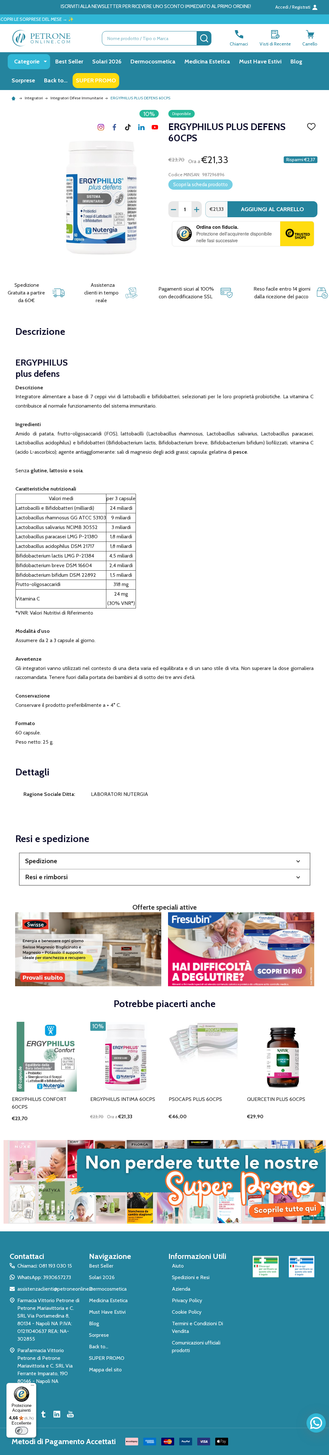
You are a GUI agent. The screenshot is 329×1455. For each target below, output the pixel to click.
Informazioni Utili (197, 1256)
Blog (296, 61)
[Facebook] (114, 127)
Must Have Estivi (260, 61)
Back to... (55, 80)
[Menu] (32, 1387)
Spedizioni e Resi (190, 1277)
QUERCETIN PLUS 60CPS (276, 1099)
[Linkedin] (141, 127)
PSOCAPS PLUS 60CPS (195, 1099)
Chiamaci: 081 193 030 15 (44, 1266)
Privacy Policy (187, 1300)
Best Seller (69, 61)
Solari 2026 (106, 61)
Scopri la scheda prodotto (200, 184)
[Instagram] (101, 127)
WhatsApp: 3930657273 (44, 1277)
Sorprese (23, 80)
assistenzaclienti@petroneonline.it (55, 1289)
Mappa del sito (105, 1370)
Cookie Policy (186, 1312)
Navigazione (110, 1256)
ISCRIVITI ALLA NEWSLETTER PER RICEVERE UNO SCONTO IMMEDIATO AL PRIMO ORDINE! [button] (156, 6)
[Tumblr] (128, 127)
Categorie (27, 61)
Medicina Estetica (207, 61)
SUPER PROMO (96, 80)
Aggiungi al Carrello (272, 209)
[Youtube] (155, 127)
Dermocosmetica (152, 61)
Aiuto (178, 1266)
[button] (165, 861)
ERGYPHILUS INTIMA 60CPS (122, 1099)
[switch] (21, 1430)
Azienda (181, 1289)
